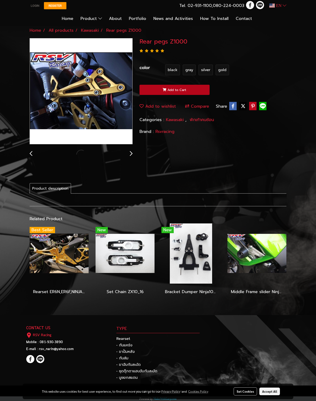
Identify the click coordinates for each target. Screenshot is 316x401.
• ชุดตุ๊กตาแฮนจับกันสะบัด (136, 371)
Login (35, 5)
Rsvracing (164, 131)
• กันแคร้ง (124, 345)
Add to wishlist (160, 106)
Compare (199, 106)
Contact (244, 18)
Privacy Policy (170, 391)
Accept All (269, 391)
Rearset (123, 338)
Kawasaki (175, 119)
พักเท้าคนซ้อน (202, 119)
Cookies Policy (198, 391)
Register (55, 5)
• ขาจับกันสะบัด (128, 364)
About (115, 18)
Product (89, 18)
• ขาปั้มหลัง (125, 351)
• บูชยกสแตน (127, 377)
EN (279, 5)
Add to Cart (176, 90)
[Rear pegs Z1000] (81, 91)
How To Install (214, 18)
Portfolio (137, 18)
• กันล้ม (122, 358)
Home (67, 18)
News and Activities (173, 18)
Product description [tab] (50, 188)
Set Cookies (245, 391)
